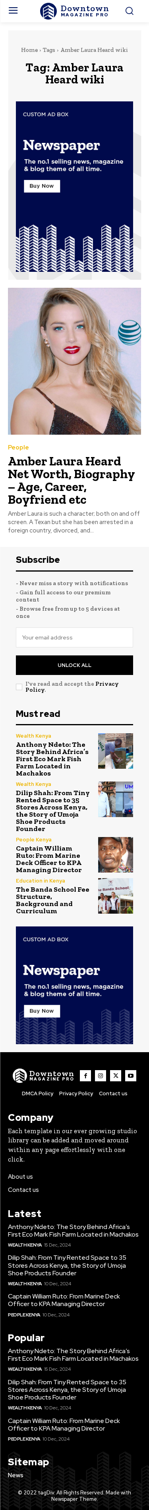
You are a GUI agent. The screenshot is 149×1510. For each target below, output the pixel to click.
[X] (115, 1075)
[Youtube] (130, 1075)
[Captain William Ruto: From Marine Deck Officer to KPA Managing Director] (116, 855)
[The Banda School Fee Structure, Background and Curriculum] (116, 896)
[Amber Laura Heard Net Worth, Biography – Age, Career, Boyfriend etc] (74, 361)
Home (29, 49)
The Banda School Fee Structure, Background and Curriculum (52, 900)
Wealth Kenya (33, 735)
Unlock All (74, 665)
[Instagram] (100, 1075)
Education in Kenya (40, 880)
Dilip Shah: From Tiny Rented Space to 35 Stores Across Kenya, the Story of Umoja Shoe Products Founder (53, 810)
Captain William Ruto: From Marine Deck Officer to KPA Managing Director (49, 859)
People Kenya (34, 839)
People (18, 448)
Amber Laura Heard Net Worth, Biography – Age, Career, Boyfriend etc (71, 480)
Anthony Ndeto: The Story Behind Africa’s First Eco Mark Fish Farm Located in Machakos (52, 759)
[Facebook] (85, 1075)
